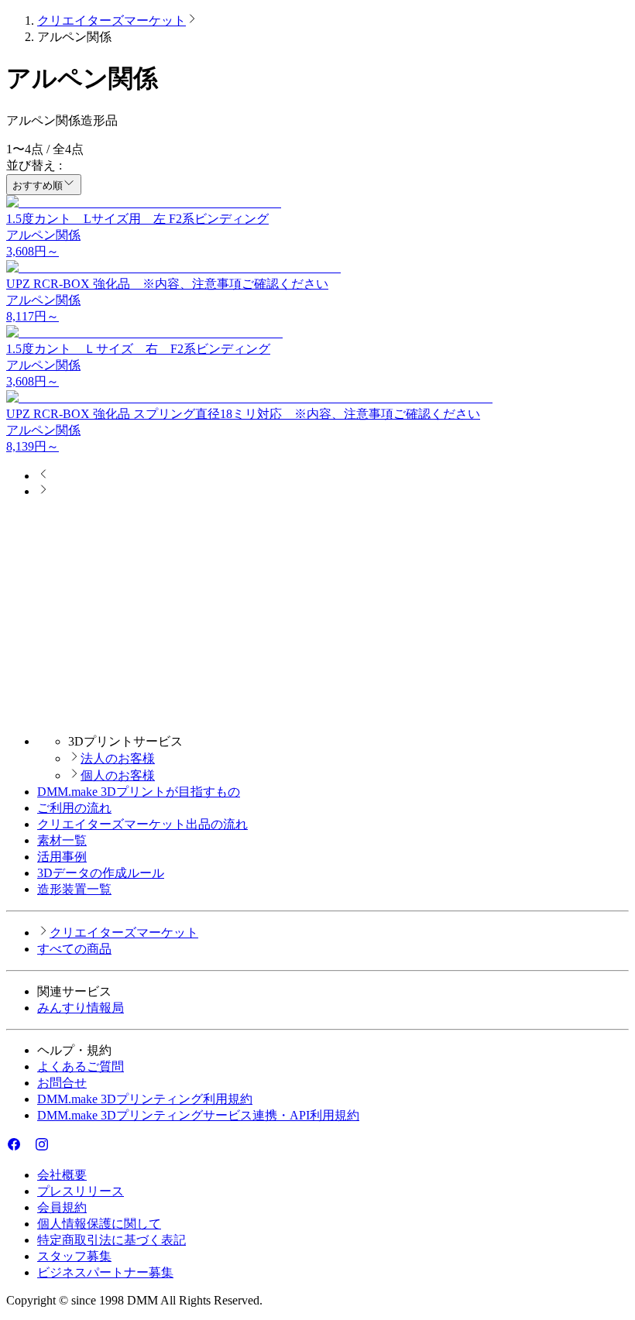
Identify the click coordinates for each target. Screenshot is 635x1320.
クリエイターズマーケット (111, 20)
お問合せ (62, 1082)
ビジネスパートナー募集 (105, 1272)
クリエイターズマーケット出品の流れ (142, 824)
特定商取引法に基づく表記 (111, 1239)
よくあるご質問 (80, 1066)
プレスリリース (80, 1191)
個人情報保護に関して (99, 1223)
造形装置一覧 (74, 889)
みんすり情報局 (80, 1007)
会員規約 (62, 1207)
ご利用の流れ (74, 807)
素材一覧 (62, 840)
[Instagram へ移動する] (42, 1147)
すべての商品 (74, 948)
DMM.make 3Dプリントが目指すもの (138, 791)
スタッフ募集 (74, 1256)
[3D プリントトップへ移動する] (317, 714)
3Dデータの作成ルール (100, 872)
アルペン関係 (43, 235)
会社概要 (62, 1174)
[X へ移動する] (28, 1147)
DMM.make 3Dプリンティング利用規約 (144, 1099)
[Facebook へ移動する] (14, 1147)
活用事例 (62, 856)
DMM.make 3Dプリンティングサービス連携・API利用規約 (198, 1115)
